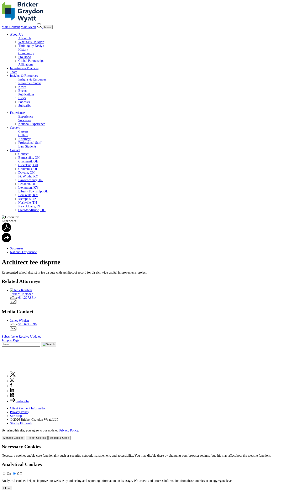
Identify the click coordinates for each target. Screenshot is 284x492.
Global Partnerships (31, 60)
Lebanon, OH (27, 184)
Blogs (22, 98)
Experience (17, 112)
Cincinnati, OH (28, 161)
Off (19, 473)
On (9, 473)
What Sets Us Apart (31, 42)
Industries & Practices (24, 68)
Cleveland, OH (28, 165)
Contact (15, 150)
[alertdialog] (142, 467)
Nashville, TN (27, 202)
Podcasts (24, 102)
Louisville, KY (28, 195)
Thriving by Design (31, 45)
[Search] (40, 27)
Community (26, 53)
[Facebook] (11, 386)
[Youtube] (12, 396)
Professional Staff (29, 142)
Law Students (27, 146)
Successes (24, 120)
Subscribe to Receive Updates (21, 336)
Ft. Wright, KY (28, 176)
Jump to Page (10, 340)
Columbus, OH (28, 169)
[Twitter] (13, 376)
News (22, 87)
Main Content (11, 27)
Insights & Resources (24, 75)
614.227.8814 (27, 297)
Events (22, 90)
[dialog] (142, 434)
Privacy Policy (19, 412)
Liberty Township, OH (33, 191)
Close (6, 488)
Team (13, 72)
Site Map (16, 416)
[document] (142, 467)
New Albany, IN (29, 206)
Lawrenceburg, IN (30, 180)
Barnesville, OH (29, 157)
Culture (23, 135)
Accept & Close (59, 437)
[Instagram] (12, 381)
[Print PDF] (6, 231)
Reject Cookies (37, 437)
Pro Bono (24, 57)
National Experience (31, 124)
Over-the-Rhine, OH (32, 210)
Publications (26, 94)
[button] (6, 241)
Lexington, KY (28, 187)
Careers (15, 127)
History (23, 49)
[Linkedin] (12, 391)
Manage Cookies (13, 437)
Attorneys (24, 139)
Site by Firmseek (21, 423)
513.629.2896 (27, 324)
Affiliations (25, 64)
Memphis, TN (27, 199)
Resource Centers (29, 83)
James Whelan (19, 320)
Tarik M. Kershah (21, 294)
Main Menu (28, 27)
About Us (16, 34)
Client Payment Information (28, 408)
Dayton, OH (26, 172)
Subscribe (24, 105)
